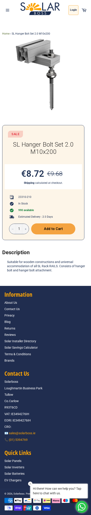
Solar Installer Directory (20, 341)
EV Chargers (12, 480)
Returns (9, 328)
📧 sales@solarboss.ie (19, 433)
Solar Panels (12, 461)
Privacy (9, 315)
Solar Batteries (14, 473)
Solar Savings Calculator (21, 347)
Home (5, 33)
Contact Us (12, 309)
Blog (7, 322)
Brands (9, 360)
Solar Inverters (14, 467)
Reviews (10, 335)
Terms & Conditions (17, 354)
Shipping (29, 182)
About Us (10, 302)
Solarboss (19, 493)
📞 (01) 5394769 (16, 439)
